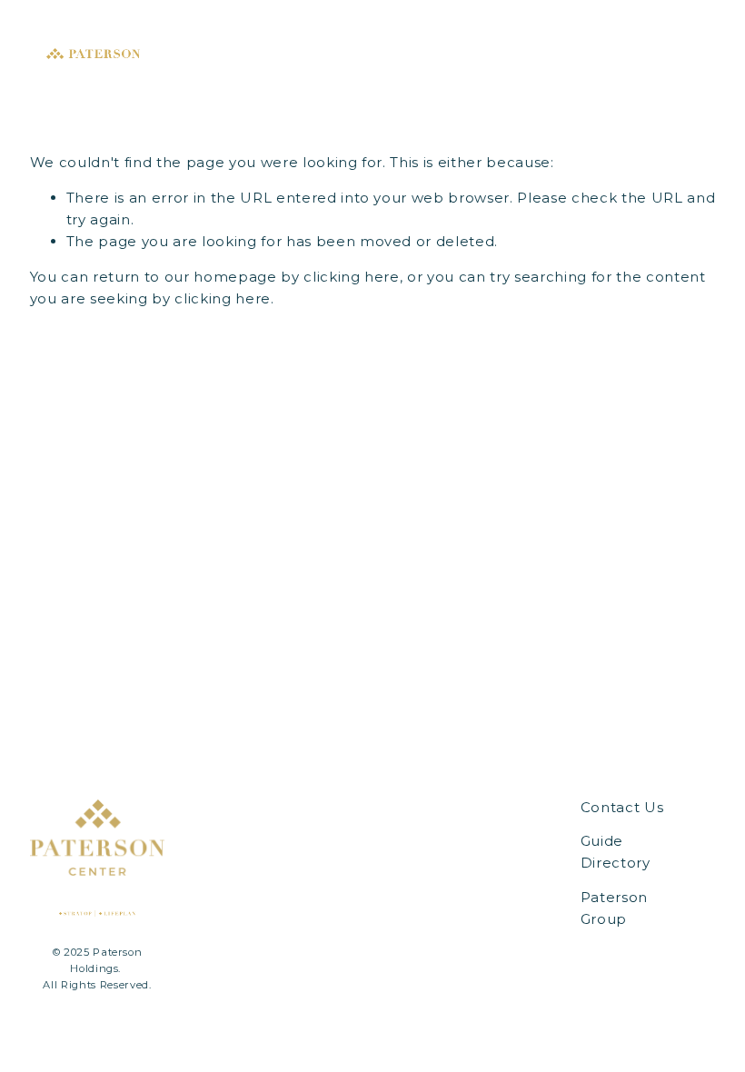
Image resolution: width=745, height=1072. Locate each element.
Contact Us (622, 807)
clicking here (351, 276)
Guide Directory (616, 851)
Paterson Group (614, 908)
